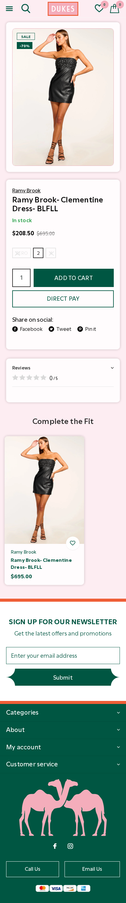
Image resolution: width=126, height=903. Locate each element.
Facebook (31, 329)
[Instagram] (70, 846)
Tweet (63, 329)
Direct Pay (63, 298)
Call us (33, 869)
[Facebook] (55, 846)
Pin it (90, 329)
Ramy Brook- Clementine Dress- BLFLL (41, 563)
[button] (9, 9)
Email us (92, 869)
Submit (63, 677)
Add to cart (73, 278)
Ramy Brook (26, 190)
